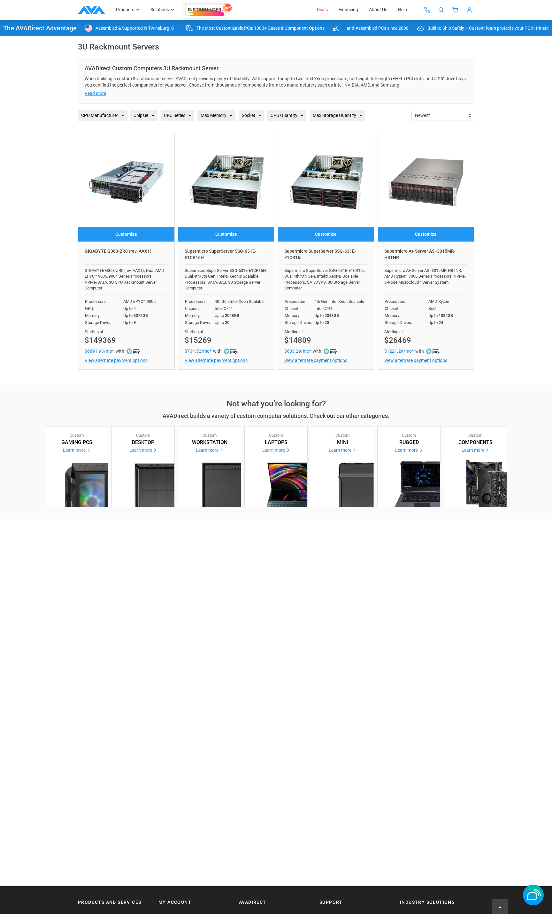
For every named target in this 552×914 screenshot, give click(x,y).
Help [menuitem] (402, 9)
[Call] (427, 10)
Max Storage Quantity (334, 115)
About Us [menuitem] (378, 9)
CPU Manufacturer (99, 115)
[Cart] (455, 10)
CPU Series (174, 115)
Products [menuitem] (125, 9)
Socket (248, 115)
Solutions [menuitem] (159, 9)
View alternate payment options (116, 360)
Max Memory (213, 115)
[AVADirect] (91, 10)
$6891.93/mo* (99, 351)
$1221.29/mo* (399, 351)
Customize (126, 234)
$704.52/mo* (198, 351)
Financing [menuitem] (348, 9)
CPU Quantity (284, 115)
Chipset (141, 115)
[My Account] (469, 10)
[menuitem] (207, 10)
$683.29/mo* (297, 351)
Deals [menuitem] (322, 9)
